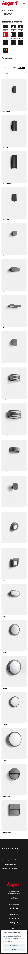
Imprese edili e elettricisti (14, 869)
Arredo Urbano (13, 46)
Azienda (14, 928)
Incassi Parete (13, 38)
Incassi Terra (5, 30)
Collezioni (14, 918)
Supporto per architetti (14, 860)
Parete (11, 10)
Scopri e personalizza (8, 941)
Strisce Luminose (20, 46)
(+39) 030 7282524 (14, 898)
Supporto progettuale (14, 864)
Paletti (20, 30)
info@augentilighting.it (14, 904)
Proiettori (13, 30)
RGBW (5, 53)
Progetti (14, 922)
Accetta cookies (14, 945)
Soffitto (5, 46)
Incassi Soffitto (20, 38)
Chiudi (14, 949)
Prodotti (7, 10)
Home (3, 10)
